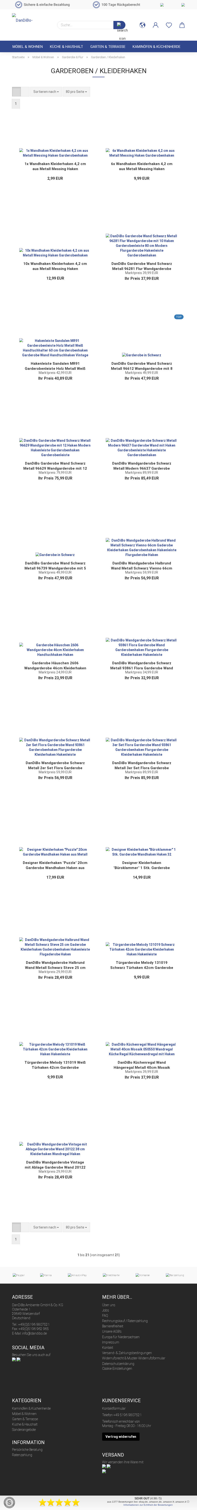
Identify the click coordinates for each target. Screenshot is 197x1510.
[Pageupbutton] (184, 1503)
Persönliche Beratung (27, 1450)
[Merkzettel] (168, 25)
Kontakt (107, 1348)
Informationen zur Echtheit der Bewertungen (148, 1505)
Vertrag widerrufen (120, 1437)
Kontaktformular (114, 1408)
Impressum (110, 1342)
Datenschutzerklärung (118, 1364)
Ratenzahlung (22, 1455)
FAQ (105, 1316)
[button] (142, 25)
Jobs (105, 1310)
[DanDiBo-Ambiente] (31, 22)
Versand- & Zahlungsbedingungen (127, 1353)
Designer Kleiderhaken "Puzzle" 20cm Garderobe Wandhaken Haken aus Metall (55, 865)
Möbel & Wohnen (27, 47)
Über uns (108, 1305)
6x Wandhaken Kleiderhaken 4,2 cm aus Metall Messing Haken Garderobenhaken (141, 166)
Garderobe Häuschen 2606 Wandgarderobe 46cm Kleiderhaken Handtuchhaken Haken (55, 665)
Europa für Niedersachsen (121, 1337)
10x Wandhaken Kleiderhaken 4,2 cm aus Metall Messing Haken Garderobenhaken (55, 266)
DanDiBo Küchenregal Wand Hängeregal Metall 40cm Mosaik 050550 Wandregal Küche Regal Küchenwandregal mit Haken (142, 1065)
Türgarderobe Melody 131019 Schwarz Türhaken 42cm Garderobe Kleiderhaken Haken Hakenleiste (141, 965)
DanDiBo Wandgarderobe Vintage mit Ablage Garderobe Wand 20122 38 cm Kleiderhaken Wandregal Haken (55, 1165)
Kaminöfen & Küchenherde (156, 47)
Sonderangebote (24, 1430)
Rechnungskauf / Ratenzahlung (125, 1321)
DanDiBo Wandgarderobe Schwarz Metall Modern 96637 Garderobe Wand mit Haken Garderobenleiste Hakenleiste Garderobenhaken (142, 466)
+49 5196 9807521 (127, 1415)
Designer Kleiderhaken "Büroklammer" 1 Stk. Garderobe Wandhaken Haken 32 (141, 865)
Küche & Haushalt (66, 47)
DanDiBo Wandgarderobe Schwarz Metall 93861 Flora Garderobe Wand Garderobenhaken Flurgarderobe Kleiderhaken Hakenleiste (141, 665)
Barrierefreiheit (112, 1326)
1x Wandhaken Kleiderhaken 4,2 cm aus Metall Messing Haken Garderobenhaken (55, 166)
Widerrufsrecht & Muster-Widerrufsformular (133, 1358)
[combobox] (46, 91)
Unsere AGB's (112, 1331)
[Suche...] (119, 25)
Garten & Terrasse (107, 47)
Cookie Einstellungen (117, 1368)
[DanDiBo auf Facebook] (14, 1359)
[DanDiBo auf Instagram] (18, 1359)
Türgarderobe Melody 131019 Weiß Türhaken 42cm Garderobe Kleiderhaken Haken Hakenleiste (55, 1065)
